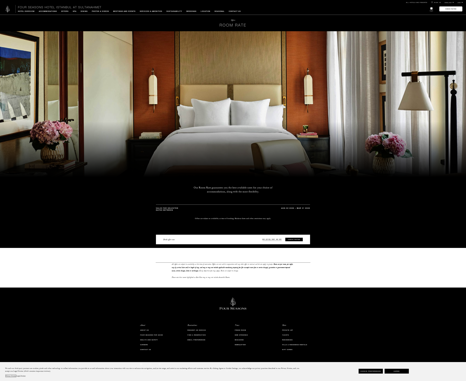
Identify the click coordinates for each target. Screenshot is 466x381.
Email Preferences (196, 340)
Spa (74, 11)
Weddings (191, 11)
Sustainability (174, 11)
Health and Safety (149, 340)
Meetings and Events (124, 11)
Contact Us (235, 11)
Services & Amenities (151, 11)
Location (205, 11)
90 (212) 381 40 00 (272, 239)
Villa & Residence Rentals (294, 345)
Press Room (240, 330)
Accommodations (48, 11)
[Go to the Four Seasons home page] (8, 9)
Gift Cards (287, 349)
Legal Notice (21, 376)
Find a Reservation (196, 335)
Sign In (437, 2)
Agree (397, 371)
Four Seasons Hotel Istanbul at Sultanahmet (59, 7)
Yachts (285, 335)
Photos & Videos (100, 11)
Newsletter (240, 345)
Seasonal (220, 11)
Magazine (239, 340)
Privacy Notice (11, 376)
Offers (65, 11)
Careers (144, 345)
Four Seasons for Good (151, 335)
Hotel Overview (26, 11)
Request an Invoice (196, 330)
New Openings (241, 335)
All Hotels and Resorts (416, 2)
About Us (144, 330)
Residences (287, 340)
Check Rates (450, 9)
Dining (84, 11)
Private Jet (287, 330)
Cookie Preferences (371, 371)
